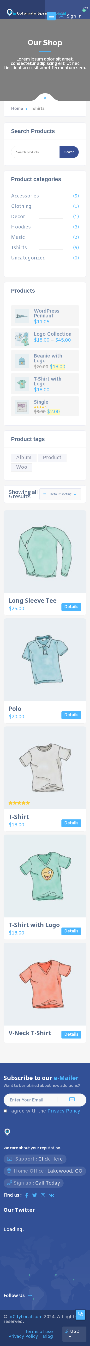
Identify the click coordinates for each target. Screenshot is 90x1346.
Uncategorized (28, 258)
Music (18, 237)
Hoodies (21, 227)
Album (23, 458)
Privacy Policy (64, 1111)
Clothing (21, 206)
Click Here (50, 1159)
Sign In (74, 16)
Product (52, 458)
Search (69, 152)
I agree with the (44, 1111)
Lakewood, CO (65, 1171)
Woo (21, 467)
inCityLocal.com (26, 1317)
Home (17, 108)
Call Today (47, 1183)
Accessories (25, 196)
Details (71, 607)
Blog (48, 1337)
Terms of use (39, 1332)
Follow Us (14, 1295)
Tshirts (19, 248)
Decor (18, 217)
